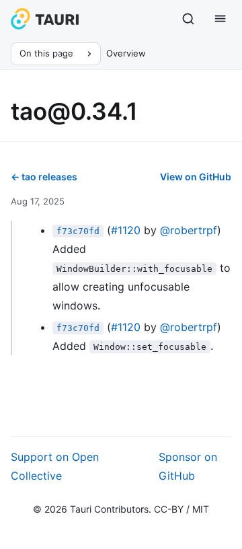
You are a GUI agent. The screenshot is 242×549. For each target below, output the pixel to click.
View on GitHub (195, 176)
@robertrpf (188, 230)
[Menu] (220, 19)
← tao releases (44, 176)
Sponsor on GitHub (188, 466)
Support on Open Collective (55, 466)
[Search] (188, 18)
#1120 (125, 230)
